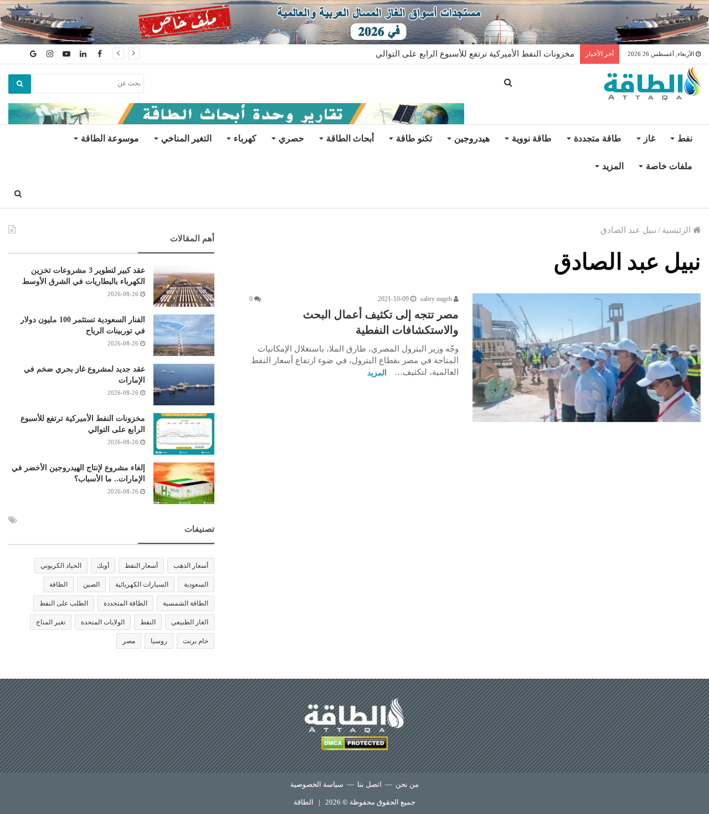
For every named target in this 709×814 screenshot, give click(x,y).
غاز (649, 138)
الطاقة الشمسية (185, 603)
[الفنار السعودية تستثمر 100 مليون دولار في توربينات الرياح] (183, 335)
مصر (128, 641)
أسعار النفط (141, 565)
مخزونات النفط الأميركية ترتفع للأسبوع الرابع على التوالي (475, 53)
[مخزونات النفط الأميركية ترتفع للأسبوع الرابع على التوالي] (183, 434)
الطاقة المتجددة (125, 603)
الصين (91, 584)
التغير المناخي (186, 138)
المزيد (613, 166)
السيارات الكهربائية (141, 584)
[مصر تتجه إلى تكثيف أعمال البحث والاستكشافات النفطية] (586, 357)
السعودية (196, 584)
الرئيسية (677, 230)
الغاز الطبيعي (189, 622)
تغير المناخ (50, 622)
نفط (684, 138)
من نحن (407, 784)
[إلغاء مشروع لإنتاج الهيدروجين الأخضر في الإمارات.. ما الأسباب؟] (183, 483)
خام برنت (195, 641)
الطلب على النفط (63, 603)
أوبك (103, 565)
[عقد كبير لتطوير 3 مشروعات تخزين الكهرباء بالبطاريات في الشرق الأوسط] (183, 286)
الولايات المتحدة (103, 622)
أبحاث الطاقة (350, 138)
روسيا (159, 641)
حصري (291, 138)
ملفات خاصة (669, 166)
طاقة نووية (532, 138)
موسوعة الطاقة (110, 138)
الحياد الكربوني (60, 565)
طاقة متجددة (597, 138)
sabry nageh (437, 299)
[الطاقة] (652, 83)
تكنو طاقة (414, 138)
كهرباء (245, 138)
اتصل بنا (369, 784)
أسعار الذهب (190, 565)
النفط (148, 622)
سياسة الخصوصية (316, 784)
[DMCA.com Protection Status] (354, 745)
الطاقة (58, 584)
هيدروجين (472, 138)
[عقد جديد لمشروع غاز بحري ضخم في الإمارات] (183, 384)
